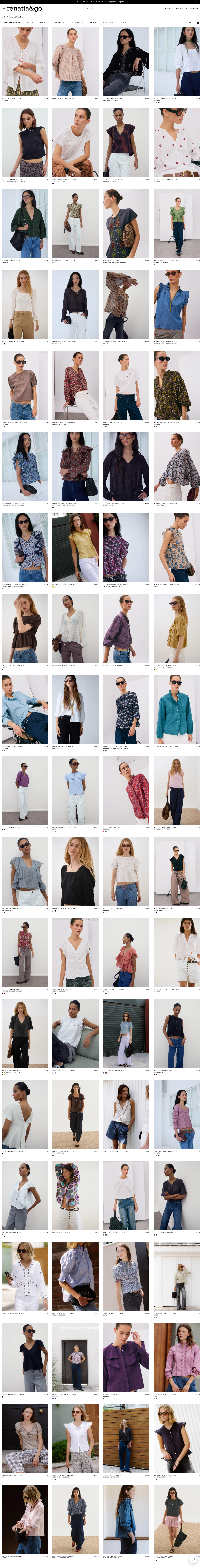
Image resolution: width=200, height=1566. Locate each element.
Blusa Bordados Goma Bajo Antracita (64, 342)
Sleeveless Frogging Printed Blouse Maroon (12, 990)
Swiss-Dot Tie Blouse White (64, 665)
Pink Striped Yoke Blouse (63, 98)
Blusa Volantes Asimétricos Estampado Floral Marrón (64, 504)
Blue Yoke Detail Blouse (113, 1070)
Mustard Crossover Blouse (64, 584)
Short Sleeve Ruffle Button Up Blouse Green (166, 261)
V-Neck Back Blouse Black (13, 1394)
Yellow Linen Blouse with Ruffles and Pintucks (165, 666)
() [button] (181, 8)
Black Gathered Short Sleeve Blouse (163, 909)
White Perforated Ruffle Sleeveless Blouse (63, 1476)
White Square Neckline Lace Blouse (166, 99)
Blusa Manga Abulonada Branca (62, 747)
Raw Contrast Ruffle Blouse (115, 1151)
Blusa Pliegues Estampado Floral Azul (165, 504)
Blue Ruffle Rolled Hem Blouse (12, 747)
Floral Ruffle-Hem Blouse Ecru (63, 261)
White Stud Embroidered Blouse (113, 423)
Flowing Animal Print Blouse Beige (115, 342)
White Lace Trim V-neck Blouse (11, 99)
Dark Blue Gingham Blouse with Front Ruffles (64, 1557)
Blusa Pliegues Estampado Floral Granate (64, 423)
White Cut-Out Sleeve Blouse (65, 1070)
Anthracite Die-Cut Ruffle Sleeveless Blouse (165, 1476)
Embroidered (108, 23)
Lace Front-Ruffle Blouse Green (165, 1314)
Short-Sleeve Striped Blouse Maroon (112, 180)
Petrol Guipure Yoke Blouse (166, 746)
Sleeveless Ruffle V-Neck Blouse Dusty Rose (165, 828)
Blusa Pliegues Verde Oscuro (11, 261)
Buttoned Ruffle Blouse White (12, 1233)
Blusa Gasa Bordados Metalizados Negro (112, 99)
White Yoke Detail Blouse (114, 1232)
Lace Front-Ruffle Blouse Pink (165, 1395)
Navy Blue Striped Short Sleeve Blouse (63, 1314)
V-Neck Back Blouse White (13, 1151)
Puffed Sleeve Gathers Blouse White (113, 909)
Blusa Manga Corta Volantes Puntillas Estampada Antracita (115, 585)
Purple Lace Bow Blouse (113, 665)
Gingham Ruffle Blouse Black (113, 1314)
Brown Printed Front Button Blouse (166, 423)
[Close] (196, 2)
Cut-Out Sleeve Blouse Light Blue (64, 828)
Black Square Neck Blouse (64, 908)
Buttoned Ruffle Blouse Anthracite (12, 909)
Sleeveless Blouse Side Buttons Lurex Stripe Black (14, 180)
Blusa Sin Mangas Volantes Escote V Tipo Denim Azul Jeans (166, 342)
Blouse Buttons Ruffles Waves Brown (63, 1152)
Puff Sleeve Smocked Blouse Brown (14, 666)
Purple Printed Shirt (61, 1232)
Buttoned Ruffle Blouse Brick (113, 990)
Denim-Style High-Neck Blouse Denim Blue (112, 1557)
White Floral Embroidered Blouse (165, 180)
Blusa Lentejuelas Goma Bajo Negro (113, 504)
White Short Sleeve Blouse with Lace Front (64, 180)
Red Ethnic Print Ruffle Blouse (113, 828)
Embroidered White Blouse (13, 1313)
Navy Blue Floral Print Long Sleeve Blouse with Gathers (115, 747)
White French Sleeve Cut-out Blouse (166, 990)
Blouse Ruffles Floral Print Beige (166, 585)
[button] (108, 8)
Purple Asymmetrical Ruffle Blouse (115, 1395)
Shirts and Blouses (12, 23)
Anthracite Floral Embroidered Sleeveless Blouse (114, 261)
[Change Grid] (198, 23)
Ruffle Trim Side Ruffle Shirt (12, 1557)
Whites (93, 23)
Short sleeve (77, 23)
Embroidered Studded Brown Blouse (14, 423)
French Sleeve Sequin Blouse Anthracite (112, 1476)
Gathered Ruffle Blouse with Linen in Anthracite (12, 1071)
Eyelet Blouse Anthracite (165, 1232)
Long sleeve (59, 23)
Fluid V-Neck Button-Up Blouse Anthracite (163, 1557)
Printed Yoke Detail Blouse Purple (64, 1395)
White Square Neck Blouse (13, 341)
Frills (30, 23)
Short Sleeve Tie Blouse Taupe (12, 1476)
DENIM (124, 23)
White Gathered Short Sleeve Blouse (62, 990)
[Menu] (4, 8)
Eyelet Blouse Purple (11, 827)
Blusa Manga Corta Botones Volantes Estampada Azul (14, 585)
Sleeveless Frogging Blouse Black (163, 1071)
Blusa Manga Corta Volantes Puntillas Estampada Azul (14, 504)
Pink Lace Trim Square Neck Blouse (166, 1152)
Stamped (43, 23)
